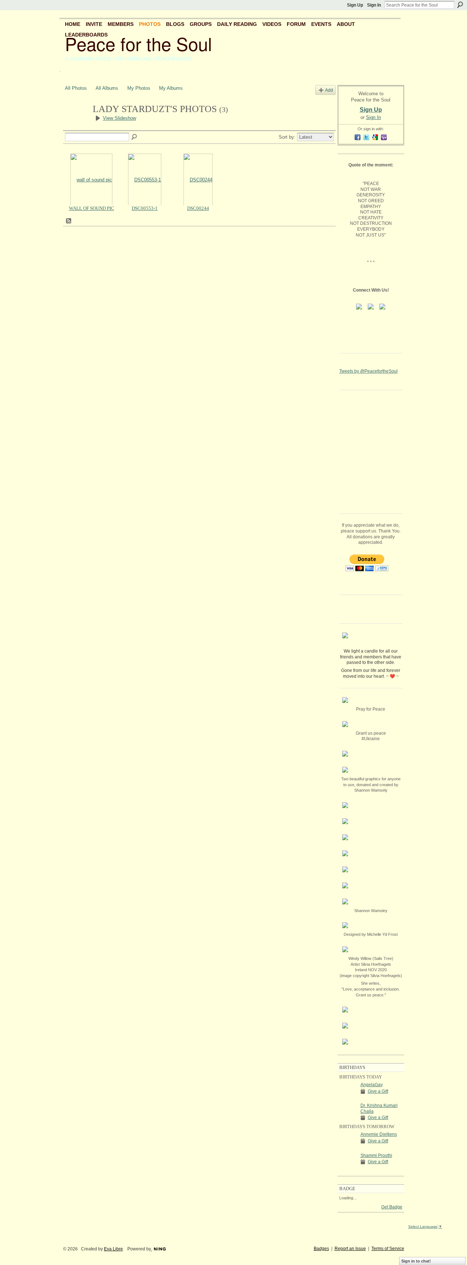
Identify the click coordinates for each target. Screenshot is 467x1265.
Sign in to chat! (416, 1261)
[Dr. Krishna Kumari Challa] (348, 1119)
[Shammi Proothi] (348, 1169)
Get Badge (391, 1207)
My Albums (171, 88)
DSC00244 (198, 208)
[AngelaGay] (348, 1098)
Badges (321, 1248)
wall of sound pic (91, 208)
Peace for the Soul (138, 43)
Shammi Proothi (376, 1155)
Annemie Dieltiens (378, 1134)
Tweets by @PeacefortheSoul (368, 371)
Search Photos (134, 137)
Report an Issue (350, 1248)
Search (460, 4)
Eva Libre (113, 1248)
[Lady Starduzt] (76, 122)
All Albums (107, 88)
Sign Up (355, 5)
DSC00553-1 (145, 208)
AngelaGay (371, 1084)
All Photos (76, 88)
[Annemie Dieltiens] (348, 1147)
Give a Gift (378, 1091)
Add (329, 90)
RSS (69, 221)
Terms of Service (387, 1248)
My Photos (138, 88)
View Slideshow (119, 118)
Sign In (374, 5)
